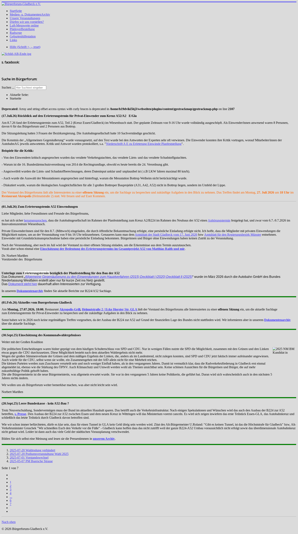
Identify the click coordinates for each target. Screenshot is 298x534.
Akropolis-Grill (69, 309)
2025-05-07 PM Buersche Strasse (31, 461)
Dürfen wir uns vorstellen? (27, 22)
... (11, 497)
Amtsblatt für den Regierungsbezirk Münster (232, 234)
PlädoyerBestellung (22, 29)
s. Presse (20, 414)
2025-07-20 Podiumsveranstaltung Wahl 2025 (39, 454)
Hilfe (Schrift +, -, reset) (25, 47)
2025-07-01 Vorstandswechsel (29, 457)
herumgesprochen (35, 220)
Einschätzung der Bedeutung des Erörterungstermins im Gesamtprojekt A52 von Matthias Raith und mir (112, 248)
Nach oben (9, 522)
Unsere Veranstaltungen (25, 18)
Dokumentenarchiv (30, 291)
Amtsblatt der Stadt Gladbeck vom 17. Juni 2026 (166, 234)
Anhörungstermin (219, 220)
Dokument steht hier (22, 284)
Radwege (16, 32)
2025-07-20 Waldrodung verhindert (32, 450)
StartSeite (16, 11)
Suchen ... (8, 87)
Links (13, 40)
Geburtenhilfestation (23, 36)
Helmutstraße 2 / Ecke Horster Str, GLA (110, 309)
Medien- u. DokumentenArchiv (30, 14)
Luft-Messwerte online (24, 25)
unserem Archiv (104, 438)
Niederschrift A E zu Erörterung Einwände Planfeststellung (143, 144)
